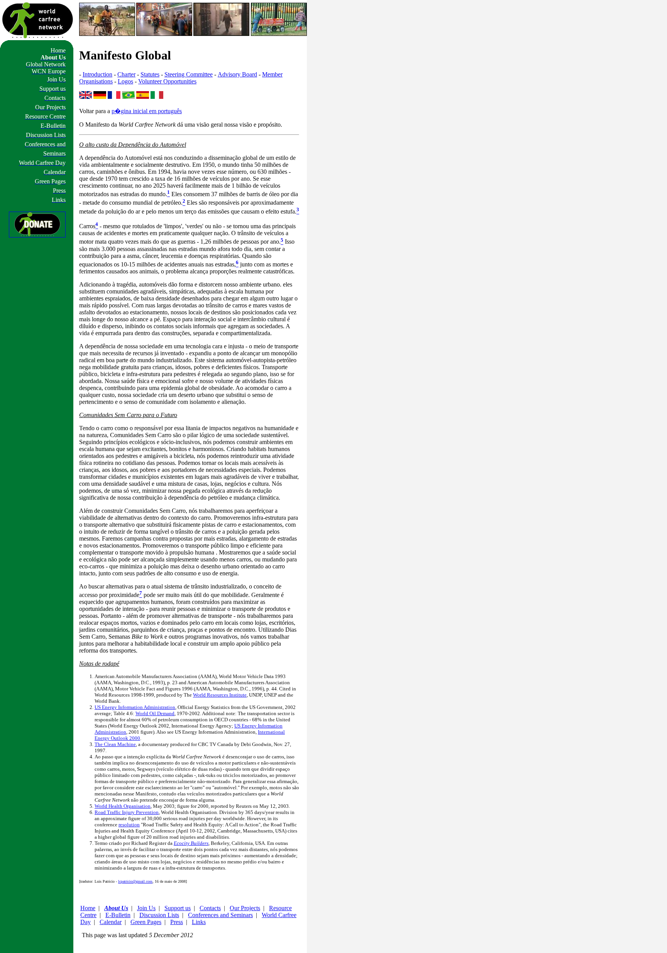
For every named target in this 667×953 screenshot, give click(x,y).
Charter (126, 74)
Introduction (97, 74)
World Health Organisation (123, 806)
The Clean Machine (115, 744)
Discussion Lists (159, 915)
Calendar (111, 922)
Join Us (146, 908)
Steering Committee (188, 74)
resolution (129, 825)
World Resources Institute (220, 695)
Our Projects (245, 908)
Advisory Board (237, 74)
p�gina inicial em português (147, 111)
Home (87, 908)
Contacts (210, 908)
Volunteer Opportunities (167, 81)
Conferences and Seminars (220, 915)
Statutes (150, 74)
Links (199, 922)
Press (176, 922)
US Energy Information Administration (135, 707)
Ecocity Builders (191, 843)
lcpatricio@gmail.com (135, 881)
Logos (125, 81)
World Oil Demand (154, 713)
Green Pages (145, 922)
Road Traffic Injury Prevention (127, 812)
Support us (177, 908)
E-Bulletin (117, 915)
